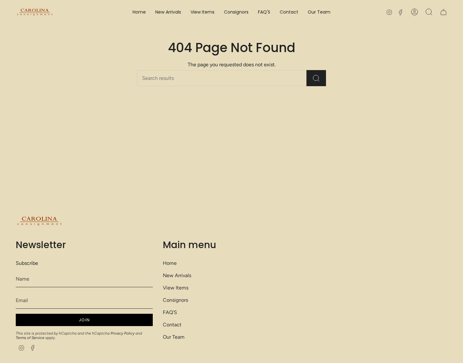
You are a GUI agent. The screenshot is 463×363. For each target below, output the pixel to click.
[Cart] (443, 12)
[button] (202, 12)
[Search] (316, 78)
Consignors (175, 300)
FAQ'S (170, 312)
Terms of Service (30, 338)
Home (170, 263)
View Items (175, 288)
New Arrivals (177, 275)
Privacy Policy (122, 333)
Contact (172, 325)
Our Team (174, 337)
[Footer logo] (39, 221)
